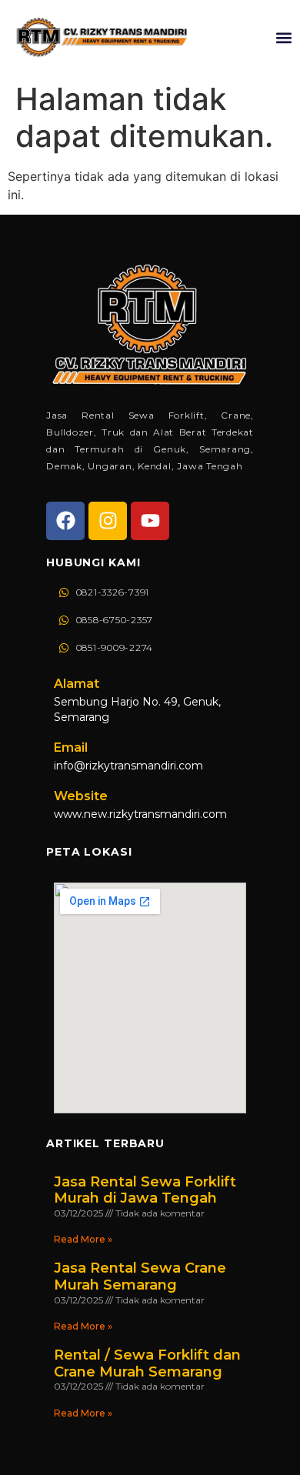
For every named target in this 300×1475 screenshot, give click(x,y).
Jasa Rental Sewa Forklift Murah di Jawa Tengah (145, 1190)
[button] (283, 37)
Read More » (83, 1239)
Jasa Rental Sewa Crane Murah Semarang (140, 1276)
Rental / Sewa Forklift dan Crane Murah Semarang (147, 1363)
